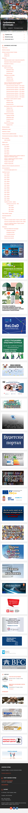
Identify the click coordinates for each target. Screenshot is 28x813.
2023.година (6, 153)
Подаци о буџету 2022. (8, 161)
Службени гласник (6, 172)
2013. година (6, 175)
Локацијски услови (10, 232)
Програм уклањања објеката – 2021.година (15, 89)
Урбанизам (4, 226)
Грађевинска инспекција (9, 75)
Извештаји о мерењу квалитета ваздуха (12, 61)
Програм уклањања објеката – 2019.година (15, 85)
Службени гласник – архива (10, 201)
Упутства (4, 217)
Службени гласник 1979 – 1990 (12, 203)
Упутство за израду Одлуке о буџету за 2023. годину (15, 219)
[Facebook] (14, 808)
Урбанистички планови (9, 236)
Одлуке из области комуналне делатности (11, 165)
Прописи (8, 121)
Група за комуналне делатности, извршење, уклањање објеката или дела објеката (13, 83)
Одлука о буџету (5, 144)
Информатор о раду (6, 129)
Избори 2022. (7, 54)
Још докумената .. (5, 784)
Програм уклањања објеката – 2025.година (15, 96)
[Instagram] (17, 808)
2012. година (6, 173)
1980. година (11, 207)
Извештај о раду (9, 37)
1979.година (11, 205)
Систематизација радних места (10, 169)
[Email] (11, 808)
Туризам (11, 688)
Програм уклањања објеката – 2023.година (15, 93)
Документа (10, 28)
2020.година (6, 148)
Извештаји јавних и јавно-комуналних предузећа (14, 60)
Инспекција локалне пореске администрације (13, 106)
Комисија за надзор (6, 131)
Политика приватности (6, 773)
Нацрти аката (5, 142)
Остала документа (6, 168)
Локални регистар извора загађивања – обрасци (12, 136)
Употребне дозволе (10, 234)
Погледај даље (5, 691)
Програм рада (9, 73)
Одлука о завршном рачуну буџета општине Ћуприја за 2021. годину (13, 159)
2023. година (6, 194)
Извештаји (4, 58)
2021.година (6, 150)
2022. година (6, 192)
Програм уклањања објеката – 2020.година (15, 87)
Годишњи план (8, 34)
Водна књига (4, 47)
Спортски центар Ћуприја (15, 676)
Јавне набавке (7, 140)
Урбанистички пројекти (9, 238)
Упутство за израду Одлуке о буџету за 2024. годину (15, 221)
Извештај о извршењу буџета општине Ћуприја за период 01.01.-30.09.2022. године (14, 156)
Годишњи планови (10, 115)
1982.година (11, 211)
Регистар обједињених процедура (11, 228)
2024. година (6, 196)
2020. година (7, 188)
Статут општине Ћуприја (7, 213)
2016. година (6, 181)
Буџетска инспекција (8, 67)
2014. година (6, 177)
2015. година (6, 179)
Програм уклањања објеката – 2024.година (15, 95)
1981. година (11, 209)
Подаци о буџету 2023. (8, 163)
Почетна (4, 28)
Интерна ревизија (5, 127)
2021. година (6, 190)
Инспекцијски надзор (18, 28)
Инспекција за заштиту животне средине (12, 98)
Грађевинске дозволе (11, 230)
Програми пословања (8, 63)
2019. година (6, 187)
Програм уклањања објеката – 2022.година (15, 91)
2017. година (6, 183)
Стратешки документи (6, 215)
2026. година (7, 200)
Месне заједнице (5, 138)
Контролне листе (9, 39)
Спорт (11, 680)
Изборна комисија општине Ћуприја (9, 52)
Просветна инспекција (9, 122)
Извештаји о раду (10, 69)
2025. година (7, 198)
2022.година (6, 151)
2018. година (6, 185)
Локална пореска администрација (9, 133)
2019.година (6, 146)
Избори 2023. (7, 55)
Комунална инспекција (9, 113)
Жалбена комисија (6, 49)
